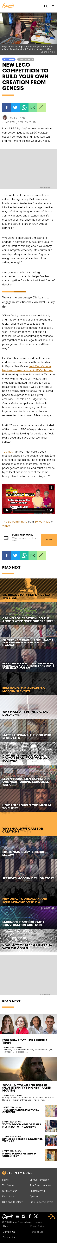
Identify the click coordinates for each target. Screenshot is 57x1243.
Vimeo (6, 525)
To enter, (7, 451)
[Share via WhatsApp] (24, 107)
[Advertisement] (28, 168)
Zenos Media (42, 521)
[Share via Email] (32, 107)
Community (9, 1237)
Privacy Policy (37, 1226)
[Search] (46, 6)
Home (5, 1179)
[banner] (8, 6)
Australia (9, 59)
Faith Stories (9, 1196)
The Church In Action (41, 1185)
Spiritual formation (39, 1179)
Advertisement (45, 188)
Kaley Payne (18, 117)
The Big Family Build (14, 521)
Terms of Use (36, 1232)
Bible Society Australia (41, 1201)
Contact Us (9, 1231)
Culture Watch (9, 1190)
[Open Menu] (53, 6)
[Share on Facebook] (6, 107)
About (6, 1226)
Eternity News (19, 1173)
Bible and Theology (12, 1201)
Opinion (34, 1196)
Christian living (37, 1190)
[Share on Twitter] (15, 107)
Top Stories (8, 1185)
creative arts (26, 59)
